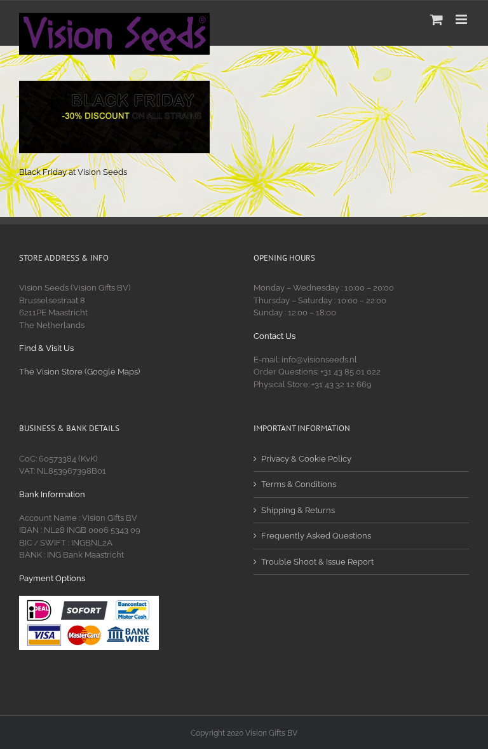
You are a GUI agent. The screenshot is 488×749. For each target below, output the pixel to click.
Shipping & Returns (298, 510)
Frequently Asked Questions (316, 535)
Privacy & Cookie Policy (306, 459)
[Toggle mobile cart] (436, 19)
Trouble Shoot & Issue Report (317, 562)
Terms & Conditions (298, 484)
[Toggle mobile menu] (462, 19)
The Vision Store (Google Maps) (79, 371)
